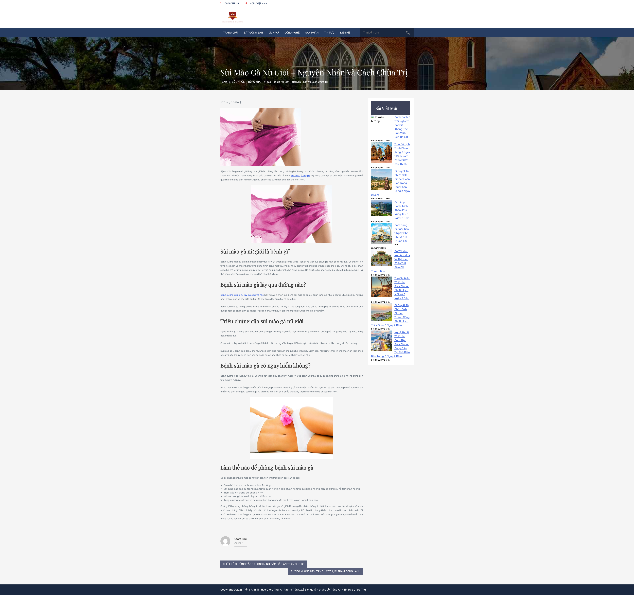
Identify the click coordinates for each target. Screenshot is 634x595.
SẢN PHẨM (312, 32)
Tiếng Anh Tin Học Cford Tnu (261, 589)
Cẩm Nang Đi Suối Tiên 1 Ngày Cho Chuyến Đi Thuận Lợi (401, 233)
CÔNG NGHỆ (292, 32)
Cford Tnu (240, 539)
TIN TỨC (329, 32)
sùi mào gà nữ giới (300, 175)
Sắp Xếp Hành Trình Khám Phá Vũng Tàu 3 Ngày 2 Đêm (401, 210)
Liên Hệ (345, 32)
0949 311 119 (232, 3)
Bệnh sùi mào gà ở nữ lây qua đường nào (242, 295)
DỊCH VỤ (273, 32)
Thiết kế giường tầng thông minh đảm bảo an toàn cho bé (263, 564)
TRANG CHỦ (230, 32)
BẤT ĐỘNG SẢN (253, 32)
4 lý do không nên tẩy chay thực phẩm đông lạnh (325, 571)
